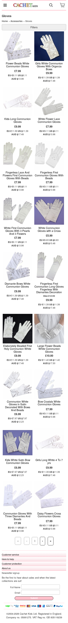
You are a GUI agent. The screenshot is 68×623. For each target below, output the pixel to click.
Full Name (15, 587)
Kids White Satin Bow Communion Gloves (17, 461)
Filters (34, 27)
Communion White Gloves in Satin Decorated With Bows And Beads (17, 405)
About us (6, 568)
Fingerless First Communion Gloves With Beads (49, 175)
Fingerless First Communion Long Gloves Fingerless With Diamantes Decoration (49, 288)
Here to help (8, 559)
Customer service (10, 554)
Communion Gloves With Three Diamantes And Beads (17, 516)
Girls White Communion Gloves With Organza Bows (49, 66)
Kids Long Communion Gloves (17, 120)
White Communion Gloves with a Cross (49, 229)
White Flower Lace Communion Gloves (49, 120)
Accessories (16, 20)
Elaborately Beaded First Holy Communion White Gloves (17, 348)
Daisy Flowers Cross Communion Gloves (49, 514)
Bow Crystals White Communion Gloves (49, 402)
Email (17, 592)
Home (5, 20)
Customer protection (12, 563)
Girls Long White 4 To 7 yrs (49, 461)
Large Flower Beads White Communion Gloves (49, 348)
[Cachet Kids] (25, 5)
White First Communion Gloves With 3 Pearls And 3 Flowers (17, 230)
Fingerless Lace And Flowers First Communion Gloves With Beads (17, 175)
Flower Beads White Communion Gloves (17, 64)
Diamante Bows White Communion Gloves (17, 285)
